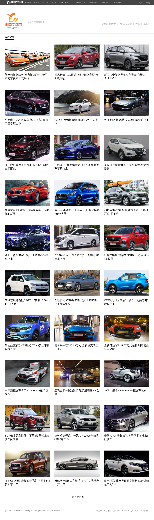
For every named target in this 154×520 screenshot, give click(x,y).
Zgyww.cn (41, 511)
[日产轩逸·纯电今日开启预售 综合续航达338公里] (126, 476)
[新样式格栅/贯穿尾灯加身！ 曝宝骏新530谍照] (126, 250)
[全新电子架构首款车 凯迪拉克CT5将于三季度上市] (27, 115)
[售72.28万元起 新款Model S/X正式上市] (77, 115)
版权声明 (116, 511)
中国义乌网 (13, 20)
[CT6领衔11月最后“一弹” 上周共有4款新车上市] (126, 295)
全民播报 (117, 3)
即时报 (28, 3)
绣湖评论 (77, 3)
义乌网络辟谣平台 (91, 3)
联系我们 (144, 511)
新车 (145, 24)
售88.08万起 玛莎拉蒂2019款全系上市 (126, 119)
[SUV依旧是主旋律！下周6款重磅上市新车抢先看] (27, 431)
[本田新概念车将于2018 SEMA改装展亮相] (27, 386)
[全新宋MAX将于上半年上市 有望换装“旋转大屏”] (77, 205)
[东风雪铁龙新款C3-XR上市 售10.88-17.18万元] (27, 295)
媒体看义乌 (106, 3)
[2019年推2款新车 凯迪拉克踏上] (126, 205)
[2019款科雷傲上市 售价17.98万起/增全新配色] (27, 160)
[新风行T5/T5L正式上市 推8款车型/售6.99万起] (77, 70)
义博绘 (36, 3)
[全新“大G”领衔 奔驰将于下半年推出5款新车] (126, 431)
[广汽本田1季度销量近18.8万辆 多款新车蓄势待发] (77, 160)
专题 (148, 3)
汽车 (138, 24)
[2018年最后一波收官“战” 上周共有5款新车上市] (77, 250)
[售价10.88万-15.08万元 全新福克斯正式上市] (77, 340)
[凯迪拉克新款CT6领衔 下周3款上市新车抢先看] (27, 340)
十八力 (45, 3)
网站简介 (98, 511)
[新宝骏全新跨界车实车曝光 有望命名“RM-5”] (126, 70)
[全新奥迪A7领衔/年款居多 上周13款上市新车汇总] (77, 295)
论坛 (141, 3)
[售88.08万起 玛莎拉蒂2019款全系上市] (126, 115)
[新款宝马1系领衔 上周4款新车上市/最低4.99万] (27, 205)
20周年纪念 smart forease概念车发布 (125, 390)
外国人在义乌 (65, 3)
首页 (14, 2)
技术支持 (135, 511)
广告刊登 (125, 511)
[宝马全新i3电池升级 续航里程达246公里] (77, 386)
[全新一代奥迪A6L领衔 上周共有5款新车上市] (27, 250)
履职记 (53, 3)
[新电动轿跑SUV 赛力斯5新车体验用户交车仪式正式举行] (27, 70)
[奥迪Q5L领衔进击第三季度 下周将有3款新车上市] (27, 476)
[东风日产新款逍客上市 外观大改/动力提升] (126, 160)
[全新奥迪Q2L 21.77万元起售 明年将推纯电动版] (126, 340)
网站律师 (107, 511)
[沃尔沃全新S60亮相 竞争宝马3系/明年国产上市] (77, 476)
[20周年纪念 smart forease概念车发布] (126, 386)
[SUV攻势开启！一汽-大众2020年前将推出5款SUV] (77, 431)
